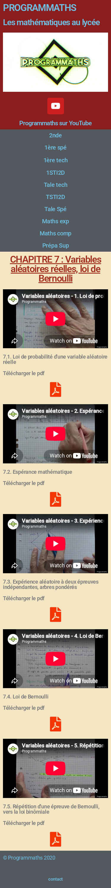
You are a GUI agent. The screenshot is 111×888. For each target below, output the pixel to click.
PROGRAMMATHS (39, 7)
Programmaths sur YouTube (55, 123)
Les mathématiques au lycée (51, 22)
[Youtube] (55, 106)
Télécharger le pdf (23, 373)
